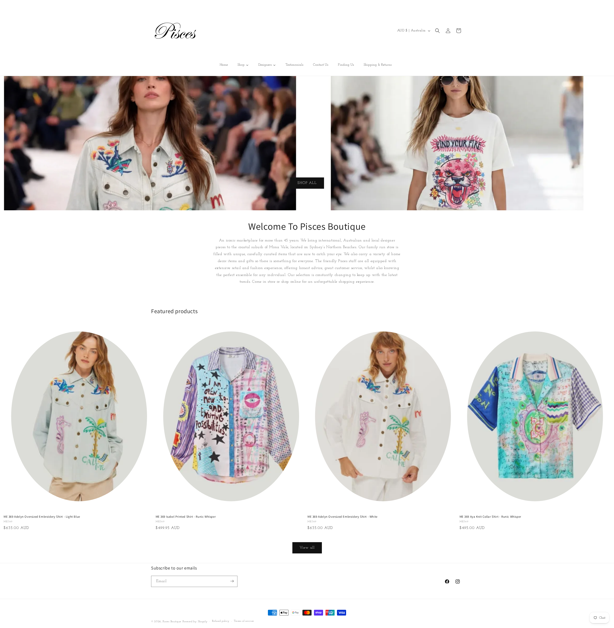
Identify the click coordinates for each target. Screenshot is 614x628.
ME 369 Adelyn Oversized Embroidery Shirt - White (342, 517)
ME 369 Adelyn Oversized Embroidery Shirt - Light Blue (42, 517)
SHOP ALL (307, 183)
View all (307, 548)
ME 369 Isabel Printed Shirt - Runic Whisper (186, 517)
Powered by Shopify (195, 621)
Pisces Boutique (172, 621)
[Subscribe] (232, 581)
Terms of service (244, 621)
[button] (437, 30)
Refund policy (220, 621)
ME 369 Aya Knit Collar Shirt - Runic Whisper (490, 517)
